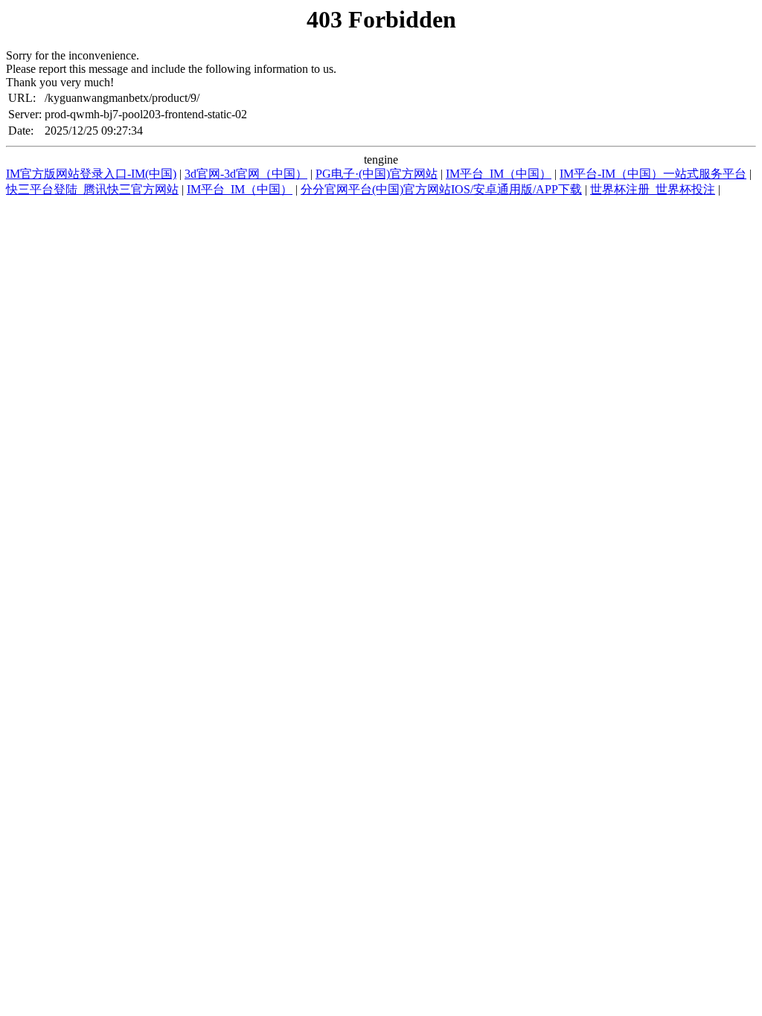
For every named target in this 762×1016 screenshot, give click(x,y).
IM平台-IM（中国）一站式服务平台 (653, 173)
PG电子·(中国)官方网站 (377, 173)
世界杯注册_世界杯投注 (652, 189)
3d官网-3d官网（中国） (246, 173)
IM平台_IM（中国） (498, 173)
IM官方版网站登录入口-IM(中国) (91, 173)
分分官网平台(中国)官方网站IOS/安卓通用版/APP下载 (441, 189)
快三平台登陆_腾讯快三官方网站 (92, 189)
